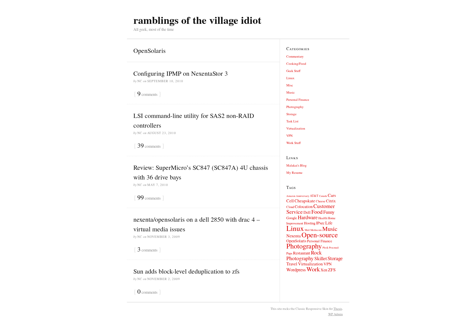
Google (291, 217)
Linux (290, 78)
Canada (323, 196)
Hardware (308, 217)
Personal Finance (297, 99)
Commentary (295, 56)
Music (290, 92)
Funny (328, 212)
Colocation (304, 206)
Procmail (334, 247)
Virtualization (295, 128)
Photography (295, 107)
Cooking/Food (296, 63)
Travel (291, 264)
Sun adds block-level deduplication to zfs (186, 271)
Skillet (320, 258)
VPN (289, 135)
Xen (324, 270)
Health (322, 218)
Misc (289, 85)
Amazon (290, 196)
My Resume (294, 172)
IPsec (320, 223)
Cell (290, 201)
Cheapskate (305, 201)
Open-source (319, 234)
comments (147, 94)
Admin (335, 314)
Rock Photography (304, 255)
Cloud (290, 207)
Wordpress (296, 269)
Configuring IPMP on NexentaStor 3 (180, 73)
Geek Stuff (293, 71)
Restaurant (301, 253)
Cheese (320, 201)
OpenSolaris (296, 241)
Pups (289, 253)
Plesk (325, 247)
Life (328, 223)
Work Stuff (293, 143)
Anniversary (302, 196)
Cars (332, 195)
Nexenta (293, 236)
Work (313, 269)
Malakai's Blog (296, 165)
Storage (291, 114)
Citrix (331, 201)
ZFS (332, 270)
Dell (307, 212)
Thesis (337, 308)
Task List (292, 121)
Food (317, 211)
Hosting (309, 222)
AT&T (314, 195)
